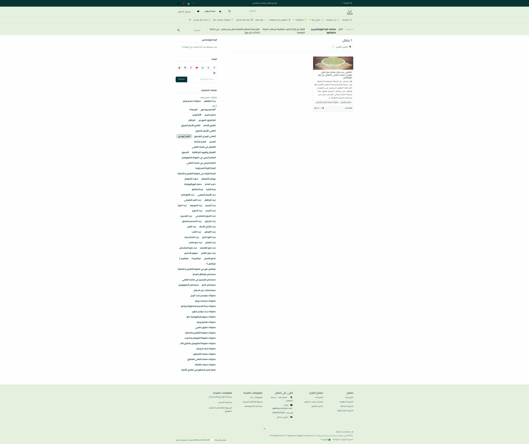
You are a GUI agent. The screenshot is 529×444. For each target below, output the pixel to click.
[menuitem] (347, 19)
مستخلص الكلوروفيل (188, 285)
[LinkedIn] (202, 67)
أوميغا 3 (193, 109)
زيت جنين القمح (208, 253)
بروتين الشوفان (208, 179)
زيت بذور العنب (195, 242)
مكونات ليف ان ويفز (206, 348)
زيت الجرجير (210, 205)
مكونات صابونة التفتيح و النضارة (200, 333)
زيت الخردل (210, 210)
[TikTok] (178, 3)
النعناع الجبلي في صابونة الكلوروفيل (199, 157)
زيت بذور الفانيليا (208, 248)
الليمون (185, 152)
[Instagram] (191, 67)
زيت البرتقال (210, 200)
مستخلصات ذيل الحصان (205, 290)
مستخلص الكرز (209, 285)
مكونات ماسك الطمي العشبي (327, 102)
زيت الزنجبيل (186, 216)
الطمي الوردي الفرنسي (205, 136)
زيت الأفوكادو (187, 195)
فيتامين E (183, 258)
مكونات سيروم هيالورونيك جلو (201, 317)
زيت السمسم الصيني (192, 221)
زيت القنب (196, 232)
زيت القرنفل (210, 232)
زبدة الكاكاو (197, 189)
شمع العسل (210, 258)
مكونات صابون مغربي (205, 327)
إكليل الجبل (210, 115)
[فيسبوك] (193, 3)
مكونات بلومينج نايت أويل (203, 295)
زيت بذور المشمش (188, 248)
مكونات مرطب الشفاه (205, 364)
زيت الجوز (182, 205)
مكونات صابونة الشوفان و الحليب (200, 338)
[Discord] (214, 73)
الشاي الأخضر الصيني (190, 125)
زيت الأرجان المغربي (206, 195)
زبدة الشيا (211, 189)
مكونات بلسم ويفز (192, 101)
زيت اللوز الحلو (209, 237)
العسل (212, 141)
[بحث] (229, 11)
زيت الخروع (197, 210)
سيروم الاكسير (191, 253)
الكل (340, 29)
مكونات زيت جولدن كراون (204, 311)
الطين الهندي (346, 102)
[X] (208, 67)
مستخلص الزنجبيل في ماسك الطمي (199, 279)
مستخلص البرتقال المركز (204, 274)
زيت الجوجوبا (196, 205)
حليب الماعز (210, 184)
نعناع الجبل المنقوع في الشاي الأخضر (198, 370)
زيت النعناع (210, 242)
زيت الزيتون (210, 221)
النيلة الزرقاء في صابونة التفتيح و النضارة (197, 173)
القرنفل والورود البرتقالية (204, 152)
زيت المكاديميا (192, 237)
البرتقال (191, 120)
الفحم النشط (200, 141)
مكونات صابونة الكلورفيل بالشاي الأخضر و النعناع (196, 343)
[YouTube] (183, 3)
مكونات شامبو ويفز (206, 322)
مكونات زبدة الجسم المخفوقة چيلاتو (198, 306)
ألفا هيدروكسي (208, 109)
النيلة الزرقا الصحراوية (205, 168)
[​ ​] (198, 11)
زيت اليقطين (210, 101)
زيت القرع (191, 226)
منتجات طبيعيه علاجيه (184, 440)
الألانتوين (196, 115)
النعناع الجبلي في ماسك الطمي (201, 163)
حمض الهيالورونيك (193, 184)
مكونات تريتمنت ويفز (205, 301)
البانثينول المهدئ (207, 120)
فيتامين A (196, 258)
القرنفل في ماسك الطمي (204, 147)
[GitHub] (185, 67)
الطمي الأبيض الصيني (205, 131)
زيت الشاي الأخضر (207, 226)
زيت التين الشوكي (192, 200)
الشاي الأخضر (209, 125)
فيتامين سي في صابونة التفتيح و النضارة (197, 269)
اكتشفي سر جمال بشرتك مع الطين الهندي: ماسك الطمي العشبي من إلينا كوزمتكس (335, 75)
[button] (264, 428)
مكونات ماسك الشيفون (204, 354)
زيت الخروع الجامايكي (205, 216)
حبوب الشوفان (191, 179)
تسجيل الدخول (184, 11)
